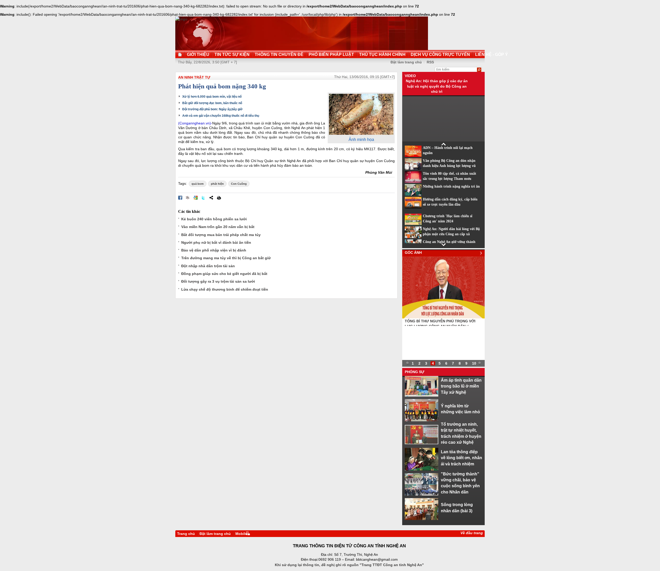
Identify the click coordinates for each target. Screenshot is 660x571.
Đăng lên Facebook (180, 198)
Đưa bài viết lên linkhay (188, 198)
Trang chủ (186, 534)
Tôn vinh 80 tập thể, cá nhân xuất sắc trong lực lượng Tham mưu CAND (449, 179)
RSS (430, 62)
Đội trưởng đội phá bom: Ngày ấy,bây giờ (212, 109)
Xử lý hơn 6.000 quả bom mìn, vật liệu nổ (212, 96)
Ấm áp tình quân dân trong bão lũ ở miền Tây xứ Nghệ (461, 386)
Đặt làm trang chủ (215, 534)
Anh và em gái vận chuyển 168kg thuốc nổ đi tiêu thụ (220, 115)
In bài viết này (219, 198)
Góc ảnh (413, 252)
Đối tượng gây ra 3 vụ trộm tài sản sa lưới (218, 281)
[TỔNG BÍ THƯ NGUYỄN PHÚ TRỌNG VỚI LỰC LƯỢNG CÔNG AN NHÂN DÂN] (443, 317)
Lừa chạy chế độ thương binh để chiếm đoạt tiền (224, 289)
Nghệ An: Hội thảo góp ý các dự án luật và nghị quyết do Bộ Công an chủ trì (437, 86)
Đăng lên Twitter (203, 198)
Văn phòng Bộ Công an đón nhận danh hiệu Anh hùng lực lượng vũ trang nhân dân (449, 166)
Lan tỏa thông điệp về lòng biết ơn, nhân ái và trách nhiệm (461, 458)
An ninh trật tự (194, 77)
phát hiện (217, 183)
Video (410, 76)
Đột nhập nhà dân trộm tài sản (208, 266)
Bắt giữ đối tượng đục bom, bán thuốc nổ (212, 103)
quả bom (198, 183)
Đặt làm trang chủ (406, 62)
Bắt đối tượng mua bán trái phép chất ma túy (221, 235)
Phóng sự (414, 372)
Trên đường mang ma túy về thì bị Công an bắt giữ (226, 258)
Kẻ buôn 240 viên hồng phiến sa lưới (214, 219)
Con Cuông (239, 183)
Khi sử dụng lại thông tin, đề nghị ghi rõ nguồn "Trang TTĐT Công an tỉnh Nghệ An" (349, 565)
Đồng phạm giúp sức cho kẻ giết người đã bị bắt (224, 274)
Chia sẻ (211, 198)
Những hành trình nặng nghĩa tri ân (451, 186)
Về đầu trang (471, 533)
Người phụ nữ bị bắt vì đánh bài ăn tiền (216, 242)
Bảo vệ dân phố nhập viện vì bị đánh (213, 250)
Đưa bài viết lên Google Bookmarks (196, 198)
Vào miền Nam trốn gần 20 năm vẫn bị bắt (217, 227)
